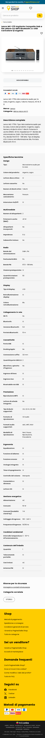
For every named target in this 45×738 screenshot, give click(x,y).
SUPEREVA (26, 729)
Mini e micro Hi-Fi (20, 111)
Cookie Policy (25, 731)
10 (29, 70)
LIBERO (7, 725)
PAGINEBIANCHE (10, 727)
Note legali (13, 731)
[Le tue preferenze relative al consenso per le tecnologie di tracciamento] (41, 734)
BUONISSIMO (19, 729)
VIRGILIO (12, 725)
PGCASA (38, 725)
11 (31, 70)
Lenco (12, 108)
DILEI (24, 727)
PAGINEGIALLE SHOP (29, 725)
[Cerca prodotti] (39, 15)
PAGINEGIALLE (19, 725)
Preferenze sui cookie (35, 731)
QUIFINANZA (36, 727)
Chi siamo (7, 731)
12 (33, 70)
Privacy (19, 731)
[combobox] (22, 15)
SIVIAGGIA (29, 727)
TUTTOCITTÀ (18, 727)
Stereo (9, 599)
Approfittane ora (32, 2)
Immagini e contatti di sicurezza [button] (16, 587)
